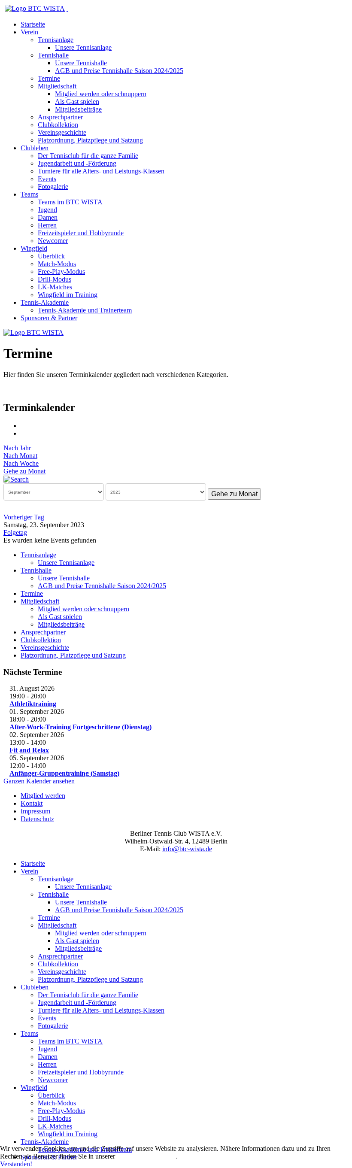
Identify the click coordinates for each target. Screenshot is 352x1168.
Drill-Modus (54, 279)
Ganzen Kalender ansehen (39, 781)
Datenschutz (37, 818)
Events (47, 178)
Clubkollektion (58, 124)
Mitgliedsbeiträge (78, 109)
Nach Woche (21, 463)
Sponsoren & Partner (49, 318)
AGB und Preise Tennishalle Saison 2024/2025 (119, 70)
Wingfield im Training (67, 294)
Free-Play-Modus (61, 271)
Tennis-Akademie (45, 302)
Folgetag (15, 532)
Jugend (47, 209)
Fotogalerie (53, 186)
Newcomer (53, 240)
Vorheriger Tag (23, 517)
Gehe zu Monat (24, 471)
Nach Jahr (17, 448)
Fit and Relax (29, 750)
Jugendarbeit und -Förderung (77, 163)
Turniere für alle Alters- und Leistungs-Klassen (101, 171)
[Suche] (16, 478)
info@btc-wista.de (187, 848)
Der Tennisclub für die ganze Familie (88, 155)
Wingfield (34, 248)
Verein (29, 32)
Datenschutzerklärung (146, 1156)
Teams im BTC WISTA (70, 202)
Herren (47, 225)
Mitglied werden (43, 795)
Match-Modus (57, 263)
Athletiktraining (32, 703)
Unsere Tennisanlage (83, 47)
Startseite (33, 24)
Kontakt (31, 803)
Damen (48, 217)
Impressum (35, 811)
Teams (29, 194)
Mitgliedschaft (57, 86)
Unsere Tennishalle (81, 63)
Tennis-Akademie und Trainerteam (85, 310)
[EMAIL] (24, 433)
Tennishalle (53, 55)
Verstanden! (16, 1164)
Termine (49, 78)
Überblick (51, 256)
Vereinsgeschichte (62, 132)
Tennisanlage (55, 39)
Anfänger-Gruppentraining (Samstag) (64, 773)
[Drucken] (24, 425)
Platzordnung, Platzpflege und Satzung (90, 140)
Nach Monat (20, 455)
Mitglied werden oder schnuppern (100, 93)
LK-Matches (55, 287)
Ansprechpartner (60, 117)
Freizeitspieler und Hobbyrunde (81, 233)
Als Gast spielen (77, 101)
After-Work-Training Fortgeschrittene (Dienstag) (80, 727)
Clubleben (35, 148)
